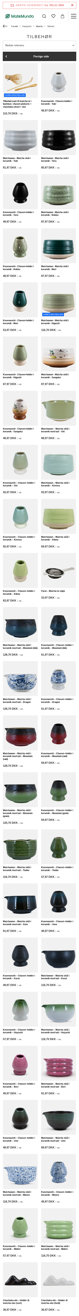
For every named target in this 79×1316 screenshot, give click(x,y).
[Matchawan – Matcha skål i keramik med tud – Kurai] (58, 955)
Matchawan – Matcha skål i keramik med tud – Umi (55, 1139)
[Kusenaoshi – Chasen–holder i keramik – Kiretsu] (20, 516)
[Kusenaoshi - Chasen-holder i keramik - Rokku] (20, 245)
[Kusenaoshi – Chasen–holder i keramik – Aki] (20, 462)
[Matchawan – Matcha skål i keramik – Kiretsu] (58, 462)
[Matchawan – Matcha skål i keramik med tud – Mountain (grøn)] (20, 789)
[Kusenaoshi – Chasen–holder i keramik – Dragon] (58, 678)
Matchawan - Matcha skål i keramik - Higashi (55, 322)
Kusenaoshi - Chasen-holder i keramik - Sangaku (18, 430)
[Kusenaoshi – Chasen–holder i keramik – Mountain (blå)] (58, 624)
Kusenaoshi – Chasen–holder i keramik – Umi (19, 1139)
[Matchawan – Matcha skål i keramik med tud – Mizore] (20, 1171)
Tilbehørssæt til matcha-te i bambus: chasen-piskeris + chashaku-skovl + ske (17, 104)
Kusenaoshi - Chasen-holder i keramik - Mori (18, 322)
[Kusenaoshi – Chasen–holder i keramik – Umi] (20, 1117)
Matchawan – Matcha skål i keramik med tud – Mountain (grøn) (18, 813)
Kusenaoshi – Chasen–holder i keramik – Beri (19, 1085)
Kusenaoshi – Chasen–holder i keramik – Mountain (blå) (57, 646)
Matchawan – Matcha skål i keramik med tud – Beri (55, 1085)
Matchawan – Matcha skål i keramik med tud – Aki (55, 430)
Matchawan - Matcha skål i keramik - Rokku (55, 214)
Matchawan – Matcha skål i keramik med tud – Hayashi (55, 1031)
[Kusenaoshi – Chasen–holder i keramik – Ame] (58, 900)
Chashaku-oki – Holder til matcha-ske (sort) (16, 1302)
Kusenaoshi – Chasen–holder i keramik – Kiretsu (19, 538)
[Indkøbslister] (53, 16)
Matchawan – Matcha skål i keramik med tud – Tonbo (17, 869)
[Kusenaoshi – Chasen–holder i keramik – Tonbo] (58, 846)
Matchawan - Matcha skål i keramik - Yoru (55, 159)
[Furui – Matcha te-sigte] (58, 570)
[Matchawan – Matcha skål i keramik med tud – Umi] (58, 1117)
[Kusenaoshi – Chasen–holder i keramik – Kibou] (20, 570)
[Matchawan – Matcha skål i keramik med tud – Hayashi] (58, 1009)
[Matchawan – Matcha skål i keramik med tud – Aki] (58, 408)
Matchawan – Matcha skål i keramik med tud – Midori (55, 1248)
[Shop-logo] (20, 16)
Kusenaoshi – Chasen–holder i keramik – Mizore (57, 1193)
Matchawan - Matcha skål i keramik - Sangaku (55, 376)
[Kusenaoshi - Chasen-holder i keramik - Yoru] (20, 191)
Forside (14, 26)
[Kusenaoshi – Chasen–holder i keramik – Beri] (20, 1063)
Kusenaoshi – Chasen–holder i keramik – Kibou (19, 592)
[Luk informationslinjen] (72, 5)
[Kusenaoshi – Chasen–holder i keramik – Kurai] (20, 955)
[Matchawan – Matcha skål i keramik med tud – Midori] (58, 1225)
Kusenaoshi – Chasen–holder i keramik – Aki (19, 484)
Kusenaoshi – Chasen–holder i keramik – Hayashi (19, 1031)
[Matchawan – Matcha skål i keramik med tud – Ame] (20, 900)
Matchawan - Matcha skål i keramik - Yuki (16, 159)
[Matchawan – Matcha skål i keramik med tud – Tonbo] (20, 846)
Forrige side (41, 56)
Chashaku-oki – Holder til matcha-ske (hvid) (54, 1302)
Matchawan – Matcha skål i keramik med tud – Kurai (55, 977)
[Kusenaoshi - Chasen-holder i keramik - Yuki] (58, 80)
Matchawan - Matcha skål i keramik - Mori (55, 268)
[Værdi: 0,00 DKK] (62, 16)
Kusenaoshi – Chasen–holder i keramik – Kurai (19, 977)
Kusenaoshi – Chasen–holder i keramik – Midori (19, 1248)
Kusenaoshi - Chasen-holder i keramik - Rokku (18, 268)
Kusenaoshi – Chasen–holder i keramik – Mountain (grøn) (57, 812)
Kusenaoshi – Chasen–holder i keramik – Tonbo (57, 869)
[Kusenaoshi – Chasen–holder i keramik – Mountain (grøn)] (58, 789)
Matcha (39, 26)
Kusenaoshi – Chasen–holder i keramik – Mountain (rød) (57, 755)
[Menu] (73, 16)
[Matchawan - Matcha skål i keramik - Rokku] (58, 191)
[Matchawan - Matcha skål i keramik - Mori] (58, 245)
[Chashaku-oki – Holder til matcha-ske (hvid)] (58, 1279)
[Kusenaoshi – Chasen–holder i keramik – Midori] (20, 1225)
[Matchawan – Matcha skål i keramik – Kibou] (58, 516)
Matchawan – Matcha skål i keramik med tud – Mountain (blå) (20, 646)
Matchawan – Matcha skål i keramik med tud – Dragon (17, 700)
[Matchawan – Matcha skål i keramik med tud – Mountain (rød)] (20, 732)
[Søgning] (44, 16)
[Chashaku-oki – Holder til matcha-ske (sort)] (20, 1279)
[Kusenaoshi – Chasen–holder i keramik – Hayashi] (20, 1009)
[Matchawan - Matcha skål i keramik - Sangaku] (58, 353)
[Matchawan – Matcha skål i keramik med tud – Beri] (58, 1063)
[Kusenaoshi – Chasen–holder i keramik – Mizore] (58, 1171)
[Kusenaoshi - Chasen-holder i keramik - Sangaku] (20, 408)
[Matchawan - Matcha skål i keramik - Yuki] (20, 137)
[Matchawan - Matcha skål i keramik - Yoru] (58, 137)
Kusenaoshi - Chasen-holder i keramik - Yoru (18, 214)
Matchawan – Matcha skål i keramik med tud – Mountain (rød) (18, 756)
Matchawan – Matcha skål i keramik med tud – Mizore (17, 1193)
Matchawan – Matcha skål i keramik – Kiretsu (55, 484)
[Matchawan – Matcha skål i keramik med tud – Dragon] (20, 678)
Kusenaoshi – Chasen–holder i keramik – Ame (57, 923)
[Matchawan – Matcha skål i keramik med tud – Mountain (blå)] (20, 624)
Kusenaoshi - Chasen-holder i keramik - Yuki (56, 102)
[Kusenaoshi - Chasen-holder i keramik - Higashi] (20, 353)
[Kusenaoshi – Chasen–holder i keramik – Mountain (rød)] (58, 732)
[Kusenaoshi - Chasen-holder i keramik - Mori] (20, 299)
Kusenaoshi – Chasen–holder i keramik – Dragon (57, 700)
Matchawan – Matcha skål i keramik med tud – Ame (17, 923)
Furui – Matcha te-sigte (53, 591)
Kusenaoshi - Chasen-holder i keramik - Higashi (18, 376)
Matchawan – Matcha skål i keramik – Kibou (55, 538)
